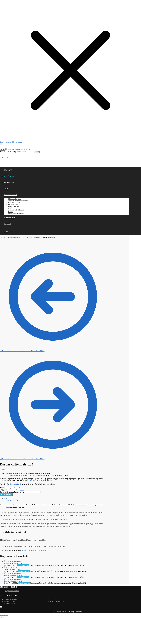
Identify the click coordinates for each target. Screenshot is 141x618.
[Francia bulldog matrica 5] (13, 573)
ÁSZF (50, 599)
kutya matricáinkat (16, 484)
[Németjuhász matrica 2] (12, 567)
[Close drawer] (1, 144)
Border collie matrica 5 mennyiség (11, 492)
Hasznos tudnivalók (36, 480)
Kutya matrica (20, 237)
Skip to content (17, 142)
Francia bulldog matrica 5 (13, 575)
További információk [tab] (11, 500)
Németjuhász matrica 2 (12, 569)
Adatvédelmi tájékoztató (56, 601)
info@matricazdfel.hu (12, 591)
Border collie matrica (33, 237)
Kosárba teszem (6, 494)
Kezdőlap (3, 237)
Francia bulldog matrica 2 (13, 581)
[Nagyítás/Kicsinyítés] (1, 615)
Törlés (22, 490)
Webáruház (11, 237)
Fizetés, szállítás (9, 603)
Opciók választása (23, 565)
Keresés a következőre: (7, 151)
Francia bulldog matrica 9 (13, 563)
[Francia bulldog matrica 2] (13, 579)
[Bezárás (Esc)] (7, 615)
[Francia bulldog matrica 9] (13, 561)
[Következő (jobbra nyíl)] (3, 617)
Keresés (36, 151)
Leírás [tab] (6, 498)
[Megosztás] (5, 615)
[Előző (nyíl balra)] (1, 617)
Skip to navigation (6, 142)
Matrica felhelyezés (52, 519)
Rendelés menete (9, 601)
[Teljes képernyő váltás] (3, 615)
